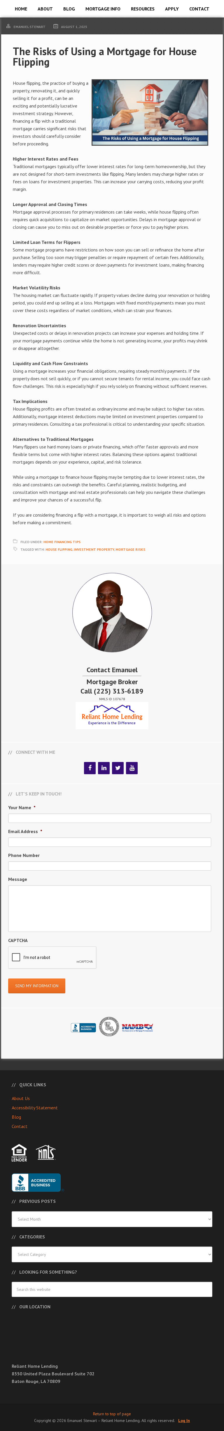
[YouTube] (132, 768)
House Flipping (59, 549)
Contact (19, 1126)
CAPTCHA (18, 940)
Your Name (22, 807)
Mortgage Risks (130, 549)
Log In (184, 1420)
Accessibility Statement (35, 1107)
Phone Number (24, 855)
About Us (21, 1098)
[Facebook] (90, 768)
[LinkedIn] (104, 768)
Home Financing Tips (61, 542)
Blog (16, 1117)
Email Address (25, 831)
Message (17, 879)
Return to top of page (112, 1413)
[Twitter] (118, 768)
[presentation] (52, 957)
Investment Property (94, 549)
